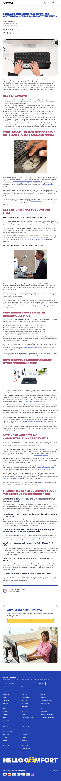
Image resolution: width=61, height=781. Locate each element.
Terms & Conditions (46, 700)
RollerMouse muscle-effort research (32, 421)
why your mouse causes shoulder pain (34, 401)
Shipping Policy (45, 703)
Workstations (25, 697)
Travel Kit (24, 700)
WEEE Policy (44, 711)
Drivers (5, 737)
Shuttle (5, 711)
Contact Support (7, 729)
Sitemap (55, 770)
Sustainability (25, 712)
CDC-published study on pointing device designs (27, 181)
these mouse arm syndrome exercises (14, 478)
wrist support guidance (41, 455)
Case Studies (25, 734)
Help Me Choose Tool (43, 482)
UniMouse (5, 703)
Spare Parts (6, 746)
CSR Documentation (27, 717)
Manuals (5, 740)
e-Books (24, 740)
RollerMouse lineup (36, 201)
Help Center (6, 734)
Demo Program (26, 748)
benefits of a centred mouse (36, 239)
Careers (24, 714)
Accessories (6, 717)
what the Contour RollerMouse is (34, 348)
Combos (5, 714)
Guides (24, 737)
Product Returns (7, 743)
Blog (23, 729)
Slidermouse (6, 706)
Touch (4, 697)
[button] (46, 3)
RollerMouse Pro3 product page (46, 468)
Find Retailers (25, 746)
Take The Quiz (30, 621)
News (23, 732)
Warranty (43, 697)
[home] (8, 2)
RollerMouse (6, 700)
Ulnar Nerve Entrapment (47, 717)
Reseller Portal (26, 743)
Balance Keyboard (8, 709)
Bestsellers (6, 720)
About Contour (26, 709)
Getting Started (7, 732)
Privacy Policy (45, 706)
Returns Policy (45, 709)
